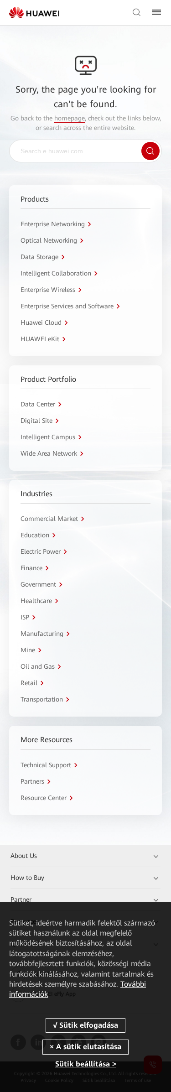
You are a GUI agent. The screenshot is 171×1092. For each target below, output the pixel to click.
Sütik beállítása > (85, 1064)
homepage (69, 118)
